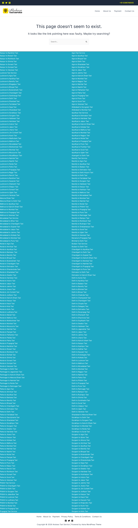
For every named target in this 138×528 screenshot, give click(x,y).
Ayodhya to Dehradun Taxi (82, 116)
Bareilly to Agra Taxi (79, 161)
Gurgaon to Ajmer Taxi (80, 437)
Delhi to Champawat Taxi (81, 298)
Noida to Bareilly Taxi (8, 255)
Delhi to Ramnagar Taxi (80, 389)
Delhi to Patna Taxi (79, 377)
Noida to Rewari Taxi (8, 349)
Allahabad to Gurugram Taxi (82, 107)
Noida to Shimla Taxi (8, 358)
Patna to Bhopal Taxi (8, 403)
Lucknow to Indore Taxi (9, 124)
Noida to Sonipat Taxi (8, 363)
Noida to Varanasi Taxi (8, 366)
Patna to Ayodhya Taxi (8, 395)
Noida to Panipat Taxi (8, 332)
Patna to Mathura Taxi (8, 443)
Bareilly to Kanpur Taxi (80, 187)
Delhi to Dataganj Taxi (80, 306)
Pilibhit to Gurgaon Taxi (9, 491)
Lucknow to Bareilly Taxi (9, 81)
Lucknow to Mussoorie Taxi (10, 153)
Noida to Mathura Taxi (8, 318)
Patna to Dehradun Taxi (9, 409)
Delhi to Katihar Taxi (79, 349)
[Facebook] (3, 3)
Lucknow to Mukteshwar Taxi (11, 147)
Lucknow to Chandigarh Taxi (11, 93)
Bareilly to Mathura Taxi (81, 192)
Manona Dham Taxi (7, 198)
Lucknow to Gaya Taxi (8, 107)
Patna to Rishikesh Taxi (9, 472)
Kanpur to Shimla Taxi (8, 61)
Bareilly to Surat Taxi (79, 229)
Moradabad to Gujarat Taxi (10, 227)
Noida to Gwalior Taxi (8, 275)
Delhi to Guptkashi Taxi (80, 321)
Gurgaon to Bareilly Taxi (81, 449)
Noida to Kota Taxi (7, 306)
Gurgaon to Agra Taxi (80, 434)
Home (97, 11)
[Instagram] (10, 3)
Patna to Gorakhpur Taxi (9, 423)
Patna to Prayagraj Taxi (8, 460)
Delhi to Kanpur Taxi (79, 343)
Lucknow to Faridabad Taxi (10, 104)
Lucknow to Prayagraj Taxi (10, 170)
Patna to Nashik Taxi (7, 452)
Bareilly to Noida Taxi (80, 204)
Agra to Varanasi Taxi (80, 104)
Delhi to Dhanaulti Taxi (80, 315)
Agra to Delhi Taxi (78, 61)
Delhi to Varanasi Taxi (80, 412)
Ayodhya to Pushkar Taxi (81, 147)
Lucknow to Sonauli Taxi (9, 190)
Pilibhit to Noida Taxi (8, 506)
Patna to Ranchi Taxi (7, 469)
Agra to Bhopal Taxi (79, 59)
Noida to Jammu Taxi (8, 286)
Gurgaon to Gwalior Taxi (81, 469)
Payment (117, 11)
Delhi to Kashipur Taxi (80, 346)
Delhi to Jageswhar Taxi (81, 329)
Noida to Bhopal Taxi (8, 258)
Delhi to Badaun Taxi (79, 284)
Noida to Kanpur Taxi (8, 301)
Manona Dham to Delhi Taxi (10, 201)
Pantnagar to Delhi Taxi (9, 369)
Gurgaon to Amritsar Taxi (81, 443)
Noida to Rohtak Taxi (8, 355)
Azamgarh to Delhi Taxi (80, 155)
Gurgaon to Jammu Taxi (81, 483)
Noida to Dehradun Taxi (9, 266)
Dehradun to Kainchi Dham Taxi (84, 275)
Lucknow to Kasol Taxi (8, 135)
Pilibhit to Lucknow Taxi (9, 497)
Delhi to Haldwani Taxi (80, 326)
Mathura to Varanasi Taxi (9, 215)
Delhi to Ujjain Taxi (79, 409)
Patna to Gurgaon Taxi (8, 426)
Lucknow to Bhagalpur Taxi (10, 84)
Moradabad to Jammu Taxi (10, 232)
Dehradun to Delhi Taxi (80, 272)
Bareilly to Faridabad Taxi (81, 178)
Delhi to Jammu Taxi (79, 335)
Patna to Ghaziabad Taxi (9, 420)
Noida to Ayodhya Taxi (8, 249)
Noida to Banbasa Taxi (8, 252)
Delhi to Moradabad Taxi (81, 366)
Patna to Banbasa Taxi (8, 397)
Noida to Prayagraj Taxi (9, 343)
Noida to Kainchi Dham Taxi (10, 298)
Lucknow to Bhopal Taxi (9, 87)
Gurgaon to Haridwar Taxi (81, 472)
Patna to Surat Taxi (7, 477)
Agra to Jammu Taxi (79, 73)
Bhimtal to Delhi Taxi (79, 241)
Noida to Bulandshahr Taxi (10, 261)
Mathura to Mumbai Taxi (9, 209)
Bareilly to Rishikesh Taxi (81, 221)
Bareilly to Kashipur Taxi (81, 190)
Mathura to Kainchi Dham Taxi (11, 207)
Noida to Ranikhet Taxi (8, 346)
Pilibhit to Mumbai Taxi (8, 503)
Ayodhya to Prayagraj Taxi (81, 141)
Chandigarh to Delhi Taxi (81, 252)
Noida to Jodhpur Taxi (8, 295)
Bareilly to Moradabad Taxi (82, 195)
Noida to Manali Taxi (7, 315)
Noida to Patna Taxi (7, 340)
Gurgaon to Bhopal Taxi (80, 452)
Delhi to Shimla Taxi (79, 397)
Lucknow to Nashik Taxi (9, 161)
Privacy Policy (67, 516)
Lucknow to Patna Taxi (8, 167)
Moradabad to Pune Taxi (9, 241)
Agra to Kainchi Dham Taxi (82, 76)
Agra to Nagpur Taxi (79, 81)
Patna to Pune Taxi (7, 463)
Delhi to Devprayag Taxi (81, 312)
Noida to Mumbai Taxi (8, 323)
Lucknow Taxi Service (8, 73)
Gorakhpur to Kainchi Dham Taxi (84, 423)
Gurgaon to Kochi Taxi (80, 506)
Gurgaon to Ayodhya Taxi (81, 446)
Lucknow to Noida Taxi (8, 164)
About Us (107, 11)
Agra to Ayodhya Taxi (80, 56)
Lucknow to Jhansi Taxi (9, 130)
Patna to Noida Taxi (7, 454)
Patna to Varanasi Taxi (8, 480)
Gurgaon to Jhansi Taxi (80, 486)
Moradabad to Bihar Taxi (9, 221)
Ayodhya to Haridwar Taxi (81, 118)
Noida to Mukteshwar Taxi (10, 321)
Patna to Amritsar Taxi (8, 392)
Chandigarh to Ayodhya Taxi (82, 249)
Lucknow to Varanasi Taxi (9, 195)
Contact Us (129, 11)
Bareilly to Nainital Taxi (80, 201)
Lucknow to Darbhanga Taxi (10, 96)
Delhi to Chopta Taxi (79, 303)
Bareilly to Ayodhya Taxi (81, 164)
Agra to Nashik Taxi (79, 87)
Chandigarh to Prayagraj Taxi (83, 266)
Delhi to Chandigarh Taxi (81, 301)
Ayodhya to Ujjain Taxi (80, 153)
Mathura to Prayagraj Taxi (9, 212)
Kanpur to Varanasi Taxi (9, 70)
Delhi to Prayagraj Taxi (80, 383)
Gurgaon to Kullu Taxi (80, 511)
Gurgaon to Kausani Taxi (81, 500)
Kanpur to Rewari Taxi (8, 56)
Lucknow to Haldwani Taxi (10, 118)
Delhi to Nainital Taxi (79, 375)
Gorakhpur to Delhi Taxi (81, 417)
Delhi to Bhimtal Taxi (79, 289)
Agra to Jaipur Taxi (79, 70)
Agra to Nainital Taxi (79, 84)
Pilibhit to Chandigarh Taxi (10, 486)
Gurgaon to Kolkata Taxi (81, 509)
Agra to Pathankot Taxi (80, 90)
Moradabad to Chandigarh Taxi (11, 224)
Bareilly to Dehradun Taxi (81, 170)
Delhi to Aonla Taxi (79, 278)
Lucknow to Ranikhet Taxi (9, 178)
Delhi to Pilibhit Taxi (79, 380)
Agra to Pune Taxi (78, 98)
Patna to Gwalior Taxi (8, 429)
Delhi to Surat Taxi (79, 403)
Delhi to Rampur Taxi (80, 392)
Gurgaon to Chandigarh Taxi (82, 457)
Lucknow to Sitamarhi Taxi (10, 184)
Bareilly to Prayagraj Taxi (81, 209)
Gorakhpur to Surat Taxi (81, 432)
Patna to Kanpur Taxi (8, 437)
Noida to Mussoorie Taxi (9, 326)
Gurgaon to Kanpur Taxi (81, 494)
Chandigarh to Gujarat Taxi (82, 255)
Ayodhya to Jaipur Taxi (80, 121)
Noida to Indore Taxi (7, 281)
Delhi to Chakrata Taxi (80, 295)
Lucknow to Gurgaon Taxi (9, 116)
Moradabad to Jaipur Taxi (9, 229)
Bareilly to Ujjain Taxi (80, 232)
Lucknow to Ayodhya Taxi (9, 79)
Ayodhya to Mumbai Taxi (81, 133)
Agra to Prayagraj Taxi (80, 96)
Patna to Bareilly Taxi (8, 400)
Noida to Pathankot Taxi (9, 335)
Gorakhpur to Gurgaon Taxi (82, 420)
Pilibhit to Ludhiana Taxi (9, 500)
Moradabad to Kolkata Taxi (10, 235)
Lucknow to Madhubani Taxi (10, 138)
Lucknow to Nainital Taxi (9, 158)
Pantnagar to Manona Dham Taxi (12, 377)
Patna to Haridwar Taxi (8, 432)
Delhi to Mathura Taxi (80, 363)
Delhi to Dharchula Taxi (80, 318)
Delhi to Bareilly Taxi (79, 286)
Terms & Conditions (83, 516)
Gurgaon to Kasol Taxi (80, 497)
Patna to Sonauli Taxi (8, 474)
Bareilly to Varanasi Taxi (81, 235)
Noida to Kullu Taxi (7, 309)
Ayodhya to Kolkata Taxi (81, 127)
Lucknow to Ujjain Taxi (8, 192)
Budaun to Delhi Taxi (79, 247)
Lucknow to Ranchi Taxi (9, 175)
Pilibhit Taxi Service (7, 483)
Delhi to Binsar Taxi (79, 292)
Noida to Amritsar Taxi (8, 247)
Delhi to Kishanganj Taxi (81, 355)
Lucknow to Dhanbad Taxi (10, 101)
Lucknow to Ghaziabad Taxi (10, 110)
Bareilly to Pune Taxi (79, 212)
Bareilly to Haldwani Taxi (81, 184)
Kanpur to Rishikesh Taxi (9, 59)
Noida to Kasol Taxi (7, 303)
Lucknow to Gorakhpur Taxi (10, 113)
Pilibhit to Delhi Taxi (7, 489)
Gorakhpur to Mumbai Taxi (82, 426)
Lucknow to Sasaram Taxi (9, 181)
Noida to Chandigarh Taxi (9, 264)
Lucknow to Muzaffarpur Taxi (11, 155)
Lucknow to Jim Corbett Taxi (11, 133)
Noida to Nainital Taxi (8, 329)
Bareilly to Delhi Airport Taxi (82, 172)
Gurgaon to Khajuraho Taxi (82, 503)
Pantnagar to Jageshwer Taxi (11, 372)
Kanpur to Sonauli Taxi (8, 64)
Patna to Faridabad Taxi (9, 415)
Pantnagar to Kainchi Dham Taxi (12, 375)
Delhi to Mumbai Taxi (80, 369)
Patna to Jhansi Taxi (7, 434)
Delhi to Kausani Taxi (80, 352)
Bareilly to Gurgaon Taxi (81, 181)
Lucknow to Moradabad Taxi (10, 144)
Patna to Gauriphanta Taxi (10, 417)
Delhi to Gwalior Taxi (79, 323)
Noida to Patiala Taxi (7, 338)
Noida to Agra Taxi (7, 244)
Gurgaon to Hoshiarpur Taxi (82, 474)
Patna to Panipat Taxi (8, 457)
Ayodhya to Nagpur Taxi (81, 135)
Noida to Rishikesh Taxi (9, 352)
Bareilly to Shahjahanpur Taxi (83, 227)
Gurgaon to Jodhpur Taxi (81, 491)
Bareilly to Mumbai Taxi (80, 198)
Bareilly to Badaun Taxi (80, 167)
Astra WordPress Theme (91, 524)
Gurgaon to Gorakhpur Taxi (82, 466)
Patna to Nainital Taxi (8, 449)
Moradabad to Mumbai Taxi (10, 238)
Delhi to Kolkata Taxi (79, 358)
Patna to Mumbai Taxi (8, 446)
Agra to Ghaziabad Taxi (80, 64)
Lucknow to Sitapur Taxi (9, 187)
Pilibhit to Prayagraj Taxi (9, 509)
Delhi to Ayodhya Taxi (80, 281)
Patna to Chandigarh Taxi (9, 406)
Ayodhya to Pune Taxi (80, 144)
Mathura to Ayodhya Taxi (9, 204)
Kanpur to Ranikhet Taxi (9, 53)
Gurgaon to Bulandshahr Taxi (83, 454)
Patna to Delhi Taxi (7, 412)
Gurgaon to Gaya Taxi (80, 463)
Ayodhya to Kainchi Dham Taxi (83, 124)
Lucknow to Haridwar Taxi (10, 121)
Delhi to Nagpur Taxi (79, 372)
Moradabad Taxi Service (9, 218)
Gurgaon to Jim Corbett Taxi (82, 489)
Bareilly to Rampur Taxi (80, 218)
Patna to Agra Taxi (7, 389)
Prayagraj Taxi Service (8, 511)
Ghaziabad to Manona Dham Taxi (84, 415)
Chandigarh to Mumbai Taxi (82, 261)
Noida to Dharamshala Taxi (10, 269)
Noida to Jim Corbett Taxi (9, 292)
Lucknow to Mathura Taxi (9, 141)
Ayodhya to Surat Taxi (80, 150)
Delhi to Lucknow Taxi (80, 360)
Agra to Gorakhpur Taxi (80, 67)
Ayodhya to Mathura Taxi (81, 130)
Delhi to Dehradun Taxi (80, 309)
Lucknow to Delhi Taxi (8, 98)
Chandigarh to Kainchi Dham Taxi (84, 258)
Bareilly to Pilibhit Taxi (80, 207)
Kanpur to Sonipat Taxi (8, 67)
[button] (126, 3)
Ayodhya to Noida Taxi (80, 138)
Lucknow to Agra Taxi (8, 76)
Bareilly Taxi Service (79, 158)
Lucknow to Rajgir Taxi (8, 172)
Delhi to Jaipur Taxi (79, 332)
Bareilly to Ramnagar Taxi (81, 215)
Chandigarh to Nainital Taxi (82, 264)
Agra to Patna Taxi (78, 93)
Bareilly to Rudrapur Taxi (81, 224)
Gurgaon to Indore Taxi (80, 477)
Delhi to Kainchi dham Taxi (82, 340)
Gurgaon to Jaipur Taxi (80, 480)
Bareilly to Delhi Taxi (79, 175)
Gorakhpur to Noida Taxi (81, 429)
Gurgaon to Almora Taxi (81, 440)
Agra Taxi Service (78, 53)
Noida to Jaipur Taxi (7, 284)
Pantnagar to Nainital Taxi (9, 380)
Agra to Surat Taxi (78, 101)
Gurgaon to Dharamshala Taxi (83, 460)
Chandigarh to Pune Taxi (81, 269)
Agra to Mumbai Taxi (79, 79)
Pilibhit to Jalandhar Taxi (9, 494)
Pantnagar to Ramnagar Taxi (10, 386)
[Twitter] (6, 3)
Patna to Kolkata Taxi (8, 440)
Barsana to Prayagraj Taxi (81, 238)
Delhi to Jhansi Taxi (79, 338)
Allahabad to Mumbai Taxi (81, 110)
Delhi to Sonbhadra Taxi (81, 400)
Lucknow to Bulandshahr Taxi (11, 90)
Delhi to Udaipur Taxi (80, 406)
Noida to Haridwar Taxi (8, 278)
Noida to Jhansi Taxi (7, 289)
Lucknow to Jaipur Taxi (8, 127)
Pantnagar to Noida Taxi (9, 383)
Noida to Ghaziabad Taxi (9, 272)
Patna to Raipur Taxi (7, 466)
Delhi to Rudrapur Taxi (80, 395)
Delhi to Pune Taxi (79, 386)
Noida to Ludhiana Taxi (8, 312)
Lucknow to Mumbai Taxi (9, 150)
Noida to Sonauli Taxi (8, 360)
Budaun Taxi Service (79, 244)
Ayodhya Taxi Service (80, 113)
